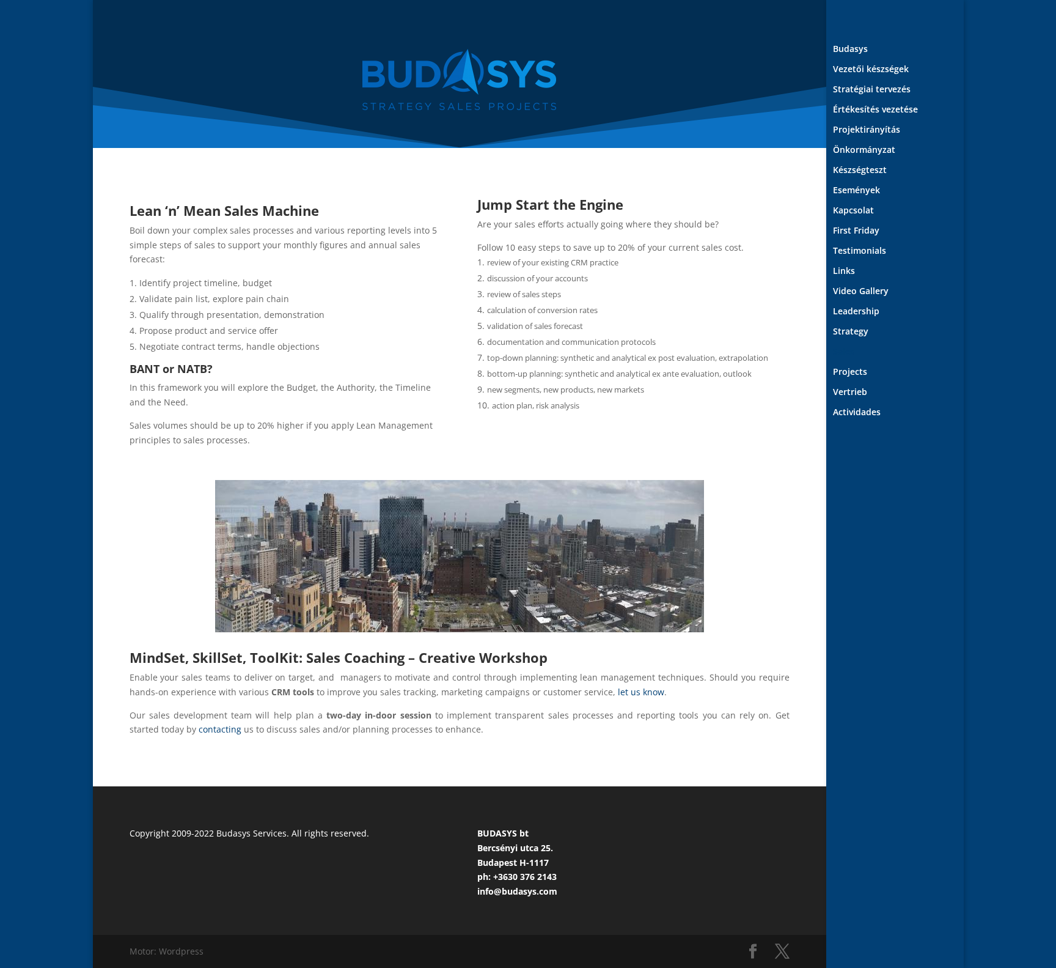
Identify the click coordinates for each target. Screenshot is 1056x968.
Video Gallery (861, 292)
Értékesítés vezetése (875, 110)
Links (844, 271)
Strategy (850, 332)
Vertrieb (850, 392)
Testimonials (859, 251)
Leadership (856, 312)
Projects (850, 372)
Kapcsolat (853, 211)
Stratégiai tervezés (872, 90)
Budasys (850, 49)
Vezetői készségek (871, 70)
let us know (641, 692)
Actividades (857, 413)
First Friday (856, 231)
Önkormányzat (864, 150)
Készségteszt (860, 170)
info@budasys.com (517, 891)
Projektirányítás (866, 130)
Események (856, 191)
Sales (843, 352)
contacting (220, 729)
